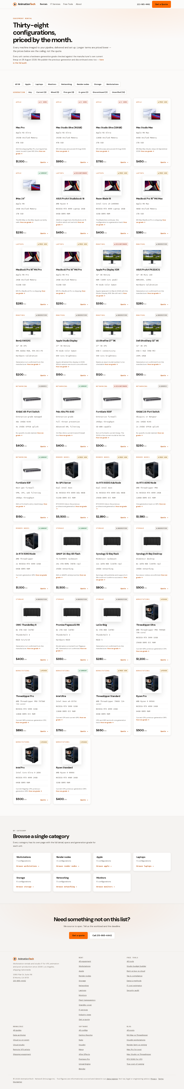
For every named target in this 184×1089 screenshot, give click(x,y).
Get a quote (78, 935)
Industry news (85, 1015)
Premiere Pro (84, 1059)
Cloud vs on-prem (21, 1040)
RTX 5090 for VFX (134, 1059)
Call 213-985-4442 (102, 935)
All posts (130, 1030)
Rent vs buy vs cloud (136, 971)
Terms (161, 1079)
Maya (81, 1049)
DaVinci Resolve (86, 1035)
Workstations (112, 84)
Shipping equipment (22, 1054)
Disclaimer (17, 1082)
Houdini (82, 1045)
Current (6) (41, 92)
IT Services (55, 4)
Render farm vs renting (137, 1045)
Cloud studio (19, 1045)
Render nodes (83, 84)
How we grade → (62, 151)
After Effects (84, 1054)
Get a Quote (161, 4)
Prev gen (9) (69, 92)
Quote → (44, 162)
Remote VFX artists (21, 1049)
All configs (83, 1030)
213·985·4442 (143, 4)
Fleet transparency (87, 1000)
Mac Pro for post (134, 1049)
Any (30, 92)
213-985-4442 (19, 981)
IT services (83, 1010)
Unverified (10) (118, 92)
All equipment (85, 961)
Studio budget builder (136, 966)
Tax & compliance (134, 976)
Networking (66, 84)
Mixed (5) (55, 92)
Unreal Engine (85, 1064)
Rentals (43, 4)
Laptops (39, 84)
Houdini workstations (136, 1040)
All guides (17, 1030)
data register (112, 1079)
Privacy (154, 1079)
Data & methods (134, 981)
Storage (97, 84)
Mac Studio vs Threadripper (139, 1054)
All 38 (17, 84)
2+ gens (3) (83, 92)
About (79, 4)
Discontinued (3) (100, 92)
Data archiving (19, 1035)
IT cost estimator (134, 985)
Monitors (52, 84)
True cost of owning (135, 1064)
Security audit (133, 990)
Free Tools (68, 4)
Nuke (81, 1040)
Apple (27, 84)
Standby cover (85, 1005)
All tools (130, 961)
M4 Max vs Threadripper (137, 1035)
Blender (82, 1069)
